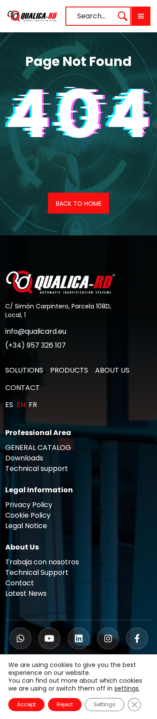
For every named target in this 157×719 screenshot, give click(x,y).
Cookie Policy (28, 515)
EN (21, 405)
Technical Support (36, 572)
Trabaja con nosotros (42, 562)
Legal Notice (26, 526)
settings (126, 688)
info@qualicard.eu (35, 331)
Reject (65, 704)
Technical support (36, 468)
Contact (19, 583)
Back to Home (79, 203)
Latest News (26, 593)
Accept (26, 704)
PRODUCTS (69, 370)
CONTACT (22, 388)
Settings (105, 704)
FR (33, 405)
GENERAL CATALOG (38, 447)
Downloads (24, 458)
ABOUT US (112, 370)
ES (9, 405)
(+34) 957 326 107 (35, 345)
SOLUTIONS (24, 370)
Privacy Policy (28, 505)
